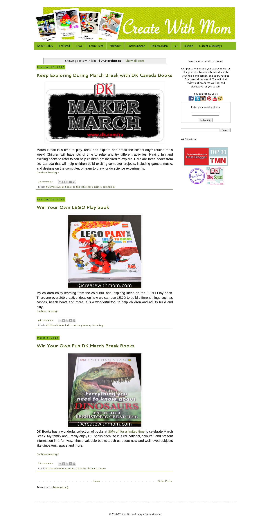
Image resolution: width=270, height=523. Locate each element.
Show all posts (134, 61)
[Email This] (60, 182)
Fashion (188, 46)
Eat (176, 46)
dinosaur (69, 468)
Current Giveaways (210, 46)
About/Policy (45, 46)
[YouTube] (214, 100)
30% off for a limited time (126, 431)
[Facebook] (191, 100)
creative (75, 325)
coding (76, 186)
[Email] (220, 100)
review (102, 468)
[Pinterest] (209, 100)
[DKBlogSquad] (215, 184)
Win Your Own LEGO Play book (73, 207)
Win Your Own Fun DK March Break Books (85, 346)
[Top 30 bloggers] (206, 165)
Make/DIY (115, 46)
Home (96, 481)
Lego (101, 325)
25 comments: (46, 181)
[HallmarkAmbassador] (196, 184)
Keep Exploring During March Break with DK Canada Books (104, 75)
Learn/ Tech (96, 46)
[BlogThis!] (63, 182)
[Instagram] (203, 100)
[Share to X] (67, 182)
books (68, 186)
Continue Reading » (48, 172)
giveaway (86, 325)
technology (109, 186)
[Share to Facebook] (70, 182)
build (67, 325)
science (98, 186)
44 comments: (46, 320)
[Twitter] (197, 100)
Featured (64, 46)
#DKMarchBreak (55, 186)
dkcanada (92, 468)
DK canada (87, 186)
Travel (79, 46)
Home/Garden (159, 46)
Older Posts (165, 481)
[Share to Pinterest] (74, 182)
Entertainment (136, 46)
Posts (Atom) (60, 487)
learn (95, 325)
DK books (81, 468)
